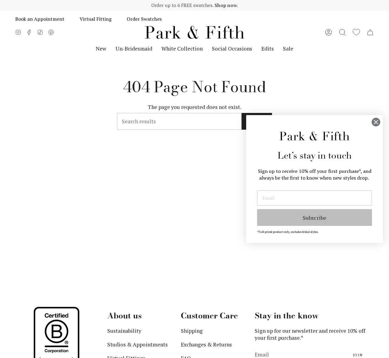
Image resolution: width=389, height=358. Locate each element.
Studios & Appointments (137, 344)
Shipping (192, 330)
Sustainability (124, 330)
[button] (342, 32)
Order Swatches (144, 19)
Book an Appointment (39, 19)
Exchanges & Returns (206, 344)
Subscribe (314, 217)
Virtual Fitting (96, 19)
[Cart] (370, 32)
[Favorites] (356, 32)
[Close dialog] (375, 122)
